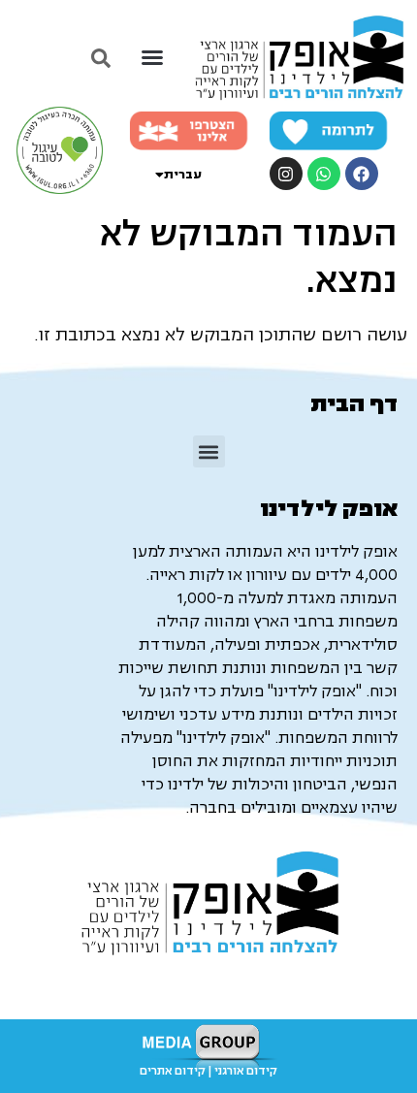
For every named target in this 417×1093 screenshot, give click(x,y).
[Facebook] (361, 173)
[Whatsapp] (323, 173)
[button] (152, 57)
